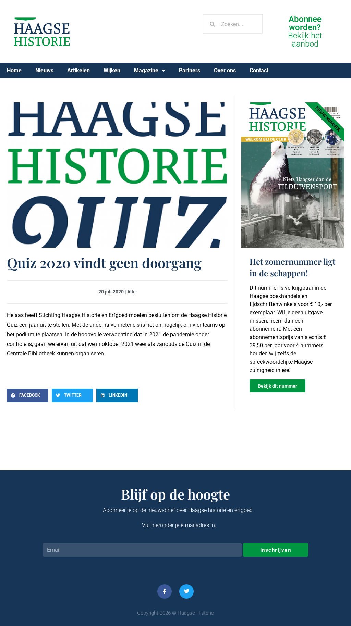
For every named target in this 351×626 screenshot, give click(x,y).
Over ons (225, 70)
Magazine (146, 70)
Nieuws (44, 70)
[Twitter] (186, 591)
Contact (259, 70)
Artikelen (78, 70)
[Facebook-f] (164, 591)
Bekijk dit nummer (277, 386)
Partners (189, 70)
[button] (27, 395)
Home (14, 70)
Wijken (112, 70)
